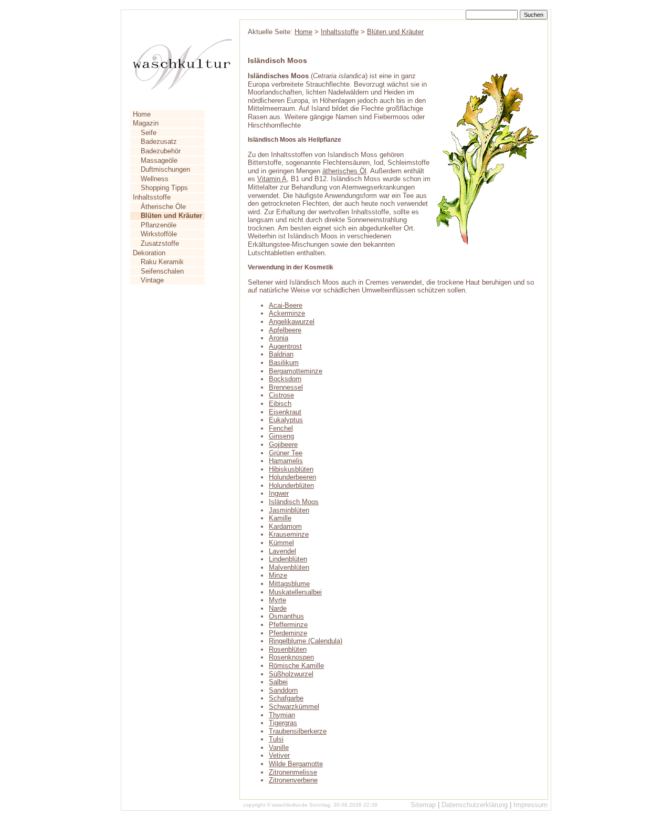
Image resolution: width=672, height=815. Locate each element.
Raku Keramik (162, 262)
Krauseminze (289, 534)
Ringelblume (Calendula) (305, 641)
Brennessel (286, 387)
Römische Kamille (296, 666)
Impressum (530, 805)
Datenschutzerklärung (475, 805)
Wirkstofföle (159, 234)
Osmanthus (286, 616)
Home (142, 114)
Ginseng (281, 436)
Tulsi (276, 739)
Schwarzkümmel (294, 706)
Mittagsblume (289, 584)
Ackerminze (287, 313)
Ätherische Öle (163, 207)
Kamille (280, 518)
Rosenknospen (291, 657)
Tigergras (283, 723)
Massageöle (159, 160)
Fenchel (281, 428)
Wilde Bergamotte (296, 764)
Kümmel (281, 543)
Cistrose (281, 395)
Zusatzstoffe (160, 243)
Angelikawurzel (291, 322)
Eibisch (280, 404)
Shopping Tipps (164, 188)
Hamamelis (286, 461)
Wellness (155, 179)
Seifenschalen (162, 271)
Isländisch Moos (294, 502)
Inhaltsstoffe (152, 197)
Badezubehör (161, 151)
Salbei (278, 682)
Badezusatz (159, 141)
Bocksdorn (285, 379)
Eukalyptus (286, 420)
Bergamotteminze (295, 371)
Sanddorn (283, 690)
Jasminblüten (289, 510)
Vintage (152, 280)
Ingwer (279, 493)
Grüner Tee (285, 453)
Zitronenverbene (293, 780)
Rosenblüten (288, 649)
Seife (148, 133)
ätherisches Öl (344, 171)
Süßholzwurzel (291, 674)
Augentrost (285, 346)
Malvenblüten (289, 567)
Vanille (279, 747)
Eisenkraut (285, 412)
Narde (278, 608)
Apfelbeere (285, 330)
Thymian (282, 715)
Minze (278, 575)
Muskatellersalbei (295, 592)
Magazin (146, 123)
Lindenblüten (288, 559)
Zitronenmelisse (293, 772)
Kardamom (285, 526)
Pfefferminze (288, 625)
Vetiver (279, 755)
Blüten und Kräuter (395, 32)
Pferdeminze (288, 633)
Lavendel (282, 551)
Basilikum (284, 363)
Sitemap (423, 805)
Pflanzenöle (158, 225)
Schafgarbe (286, 698)
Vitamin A (272, 179)
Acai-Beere (285, 305)
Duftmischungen (165, 169)
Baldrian (281, 354)
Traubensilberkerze (298, 731)
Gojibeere (283, 444)
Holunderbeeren (292, 477)
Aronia (278, 338)
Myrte (277, 600)
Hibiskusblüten (291, 469)
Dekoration (149, 253)
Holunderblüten (291, 485)
